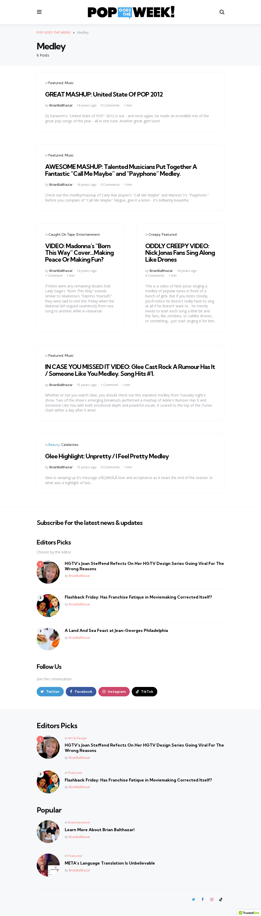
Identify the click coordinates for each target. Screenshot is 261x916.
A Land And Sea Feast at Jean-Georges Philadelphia (116, 630)
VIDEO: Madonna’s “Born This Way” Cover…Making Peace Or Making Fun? (79, 252)
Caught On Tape (61, 234)
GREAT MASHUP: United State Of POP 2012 (104, 94)
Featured (55, 83)
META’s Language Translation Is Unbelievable (110, 863)
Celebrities (69, 445)
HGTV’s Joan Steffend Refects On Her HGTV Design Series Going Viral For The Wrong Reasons (144, 566)
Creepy (154, 234)
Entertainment (88, 234)
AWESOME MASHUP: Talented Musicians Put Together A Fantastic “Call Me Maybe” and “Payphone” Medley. (121, 170)
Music (69, 83)
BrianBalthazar (61, 105)
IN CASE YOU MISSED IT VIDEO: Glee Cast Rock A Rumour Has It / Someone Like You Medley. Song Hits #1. (130, 370)
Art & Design (77, 738)
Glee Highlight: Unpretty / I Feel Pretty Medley (107, 456)
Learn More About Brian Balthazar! (100, 829)
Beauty (54, 445)
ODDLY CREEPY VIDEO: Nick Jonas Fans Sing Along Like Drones (180, 252)
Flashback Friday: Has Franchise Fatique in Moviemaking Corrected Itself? (138, 597)
